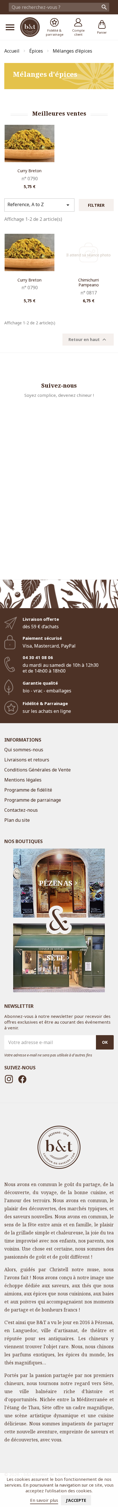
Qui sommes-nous (23, 749)
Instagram (8, 1079)
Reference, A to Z (39, 204)
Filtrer (96, 205)
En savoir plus (44, 1500)
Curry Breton (29, 170)
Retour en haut (88, 339)
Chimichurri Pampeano (88, 282)
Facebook (22, 1079)
